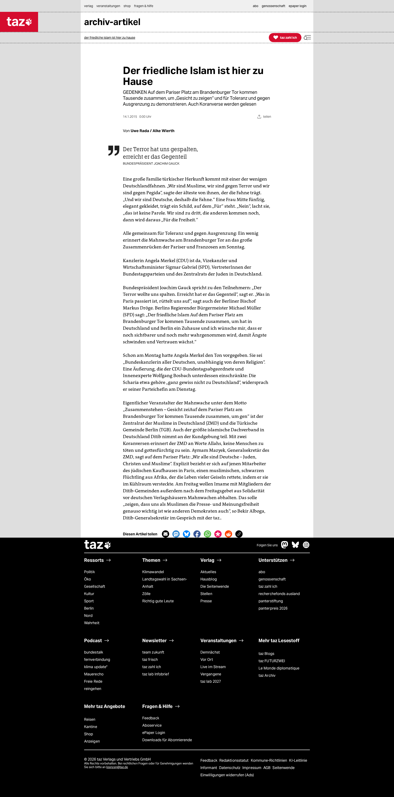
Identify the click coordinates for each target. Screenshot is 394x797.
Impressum (252, 767)
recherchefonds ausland (279, 593)
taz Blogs (266, 653)
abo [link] (255, 6)
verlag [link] (88, 6)
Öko (87, 579)
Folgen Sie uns (267, 545)
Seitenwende (283, 767)
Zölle (146, 593)
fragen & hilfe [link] (143, 6)
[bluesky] (295, 547)
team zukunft (153, 652)
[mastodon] (284, 547)
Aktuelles (208, 572)
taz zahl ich (268, 586)
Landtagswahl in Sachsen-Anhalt (164, 583)
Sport (89, 601)
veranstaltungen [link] (108, 6)
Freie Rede (93, 681)
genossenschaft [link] (273, 6)
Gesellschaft (94, 586)
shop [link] (127, 6)
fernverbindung (97, 659)
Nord (88, 615)
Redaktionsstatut (234, 760)
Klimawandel (153, 572)
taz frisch (150, 659)
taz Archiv (267, 675)
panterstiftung (271, 601)
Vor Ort (206, 659)
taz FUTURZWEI (272, 661)
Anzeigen (92, 741)
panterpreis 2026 (273, 608)
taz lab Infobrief (155, 674)
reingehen (92, 688)
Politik (89, 572)
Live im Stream (213, 666)
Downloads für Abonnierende (167, 740)
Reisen (90, 719)
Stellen (206, 593)
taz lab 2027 (210, 681)
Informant (209, 767)
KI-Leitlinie (298, 760)
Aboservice (152, 725)
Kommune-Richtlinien (269, 760)
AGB (267, 767)
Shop (88, 734)
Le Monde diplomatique (279, 668)
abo (262, 572)
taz (97, 545)
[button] (307, 38)
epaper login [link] (297, 6)
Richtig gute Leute (158, 601)
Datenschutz (230, 767)
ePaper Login (153, 732)
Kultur (89, 593)
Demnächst (210, 652)
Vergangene (210, 674)
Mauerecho (94, 674)
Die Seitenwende (214, 586)
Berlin (89, 608)
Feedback (150, 718)
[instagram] (306, 547)
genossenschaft (272, 579)
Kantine (90, 726)
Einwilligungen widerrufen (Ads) (227, 775)
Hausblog (208, 579)
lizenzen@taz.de (117, 767)
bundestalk (93, 652)
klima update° (95, 666)
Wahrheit (91, 623)
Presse (206, 601)
